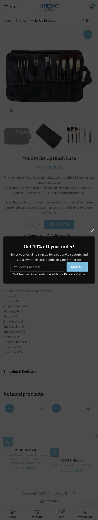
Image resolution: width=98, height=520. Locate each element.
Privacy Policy (74, 274)
